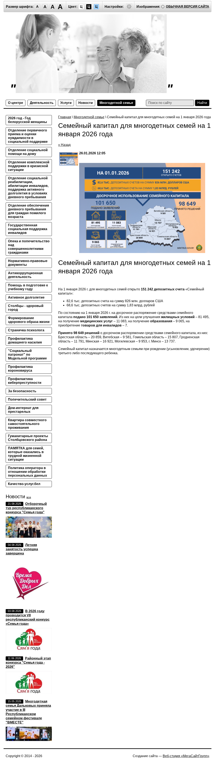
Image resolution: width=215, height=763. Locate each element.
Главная (64, 117)
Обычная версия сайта (187, 6)
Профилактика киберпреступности (24, 380)
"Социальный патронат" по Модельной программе (27, 354)
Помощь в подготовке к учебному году (28, 287)
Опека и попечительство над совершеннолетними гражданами (29, 246)
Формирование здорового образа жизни (29, 320)
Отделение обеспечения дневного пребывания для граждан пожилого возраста (28, 211)
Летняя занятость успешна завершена (22, 549)
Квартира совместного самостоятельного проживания (27, 423)
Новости (85, 103)
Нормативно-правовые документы (27, 262)
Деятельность (42, 103)
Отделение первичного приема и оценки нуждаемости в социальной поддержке (28, 135)
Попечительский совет (27, 399)
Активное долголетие (26, 297)
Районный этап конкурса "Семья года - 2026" (28, 663)
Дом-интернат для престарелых (23, 409)
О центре (15, 103)
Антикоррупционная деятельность (25, 275)
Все (28, 497)
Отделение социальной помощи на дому (28, 152)
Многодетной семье (116, 103)
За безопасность (22, 391)
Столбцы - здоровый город (25, 307)
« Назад (64, 145)
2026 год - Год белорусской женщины (27, 120)
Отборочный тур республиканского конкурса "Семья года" (26, 508)
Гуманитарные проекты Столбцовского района (28, 438)
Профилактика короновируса (20, 368)
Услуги (66, 103)
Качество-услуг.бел (24, 484)
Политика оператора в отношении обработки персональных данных (27, 471)
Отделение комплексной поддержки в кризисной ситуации (28, 166)
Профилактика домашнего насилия (25, 340)
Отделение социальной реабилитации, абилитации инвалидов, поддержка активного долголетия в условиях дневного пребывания (28, 187)
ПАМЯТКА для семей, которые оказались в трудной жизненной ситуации (26, 453)
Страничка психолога (26, 330)
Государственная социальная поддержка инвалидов (27, 229)
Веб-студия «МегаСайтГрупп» (186, 756)
